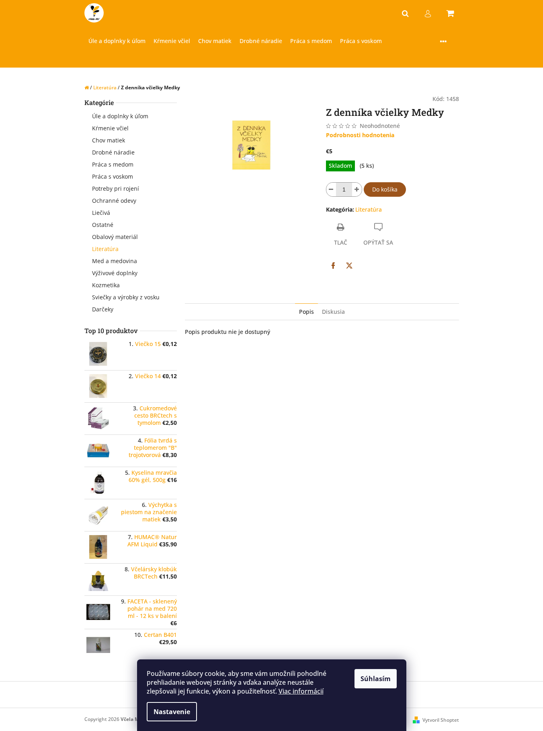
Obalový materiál (115, 237)
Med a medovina (114, 261)
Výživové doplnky (114, 273)
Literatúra (105, 249)
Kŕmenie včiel (110, 128)
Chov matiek (108, 140)
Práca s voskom (112, 176)
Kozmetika (106, 285)
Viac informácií (301, 691)
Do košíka (385, 189)
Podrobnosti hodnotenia (360, 135)
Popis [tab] (306, 311)
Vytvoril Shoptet (440, 720)
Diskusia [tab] (333, 311)
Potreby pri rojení (115, 188)
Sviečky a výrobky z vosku (126, 297)
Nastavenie (172, 711)
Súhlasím (376, 678)
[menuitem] (117, 41)
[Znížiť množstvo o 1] (331, 189)
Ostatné (102, 225)
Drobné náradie (113, 152)
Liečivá (101, 212)
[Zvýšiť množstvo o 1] (357, 189)
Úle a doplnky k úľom (120, 116)
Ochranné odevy (114, 200)
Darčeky (102, 309)
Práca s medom (112, 164)
